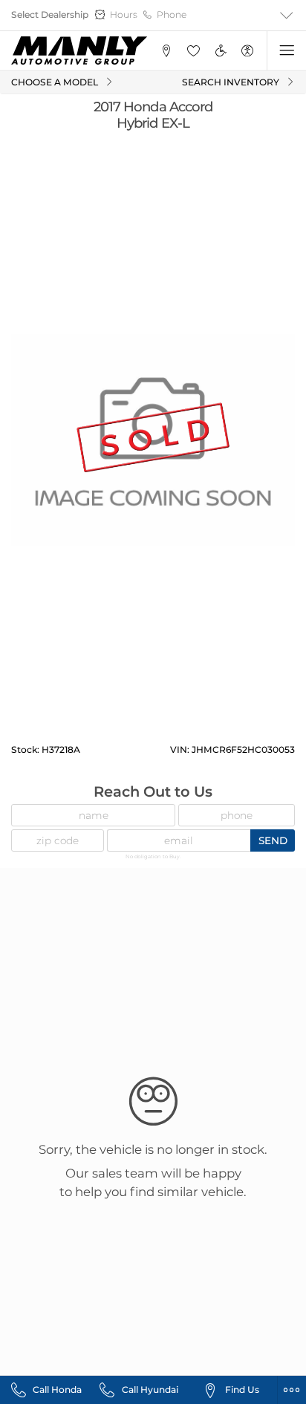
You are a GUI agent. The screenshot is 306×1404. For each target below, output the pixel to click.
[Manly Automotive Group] (79, 50)
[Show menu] (286, 51)
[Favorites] (193, 51)
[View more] (286, 15)
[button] (165, 51)
